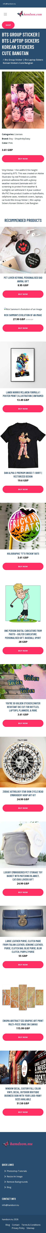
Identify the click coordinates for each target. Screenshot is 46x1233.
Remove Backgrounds (17, 1181)
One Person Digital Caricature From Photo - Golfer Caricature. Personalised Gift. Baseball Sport (23, 634)
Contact (15, 1224)
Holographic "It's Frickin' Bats (23, 553)
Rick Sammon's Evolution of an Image (23, 315)
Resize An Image (14, 1176)
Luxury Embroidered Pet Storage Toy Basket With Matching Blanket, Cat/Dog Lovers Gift (23, 876)
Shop (8, 25)
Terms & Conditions (31, 1224)
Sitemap (30, 1228)
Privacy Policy (18, 1228)
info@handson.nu (9, 4)
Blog (9, 1187)
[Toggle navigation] (5, 14)
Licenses (18, 134)
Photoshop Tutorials (17, 1171)
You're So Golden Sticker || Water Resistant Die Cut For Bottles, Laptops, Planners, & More (23, 707)
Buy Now (23, 158)
